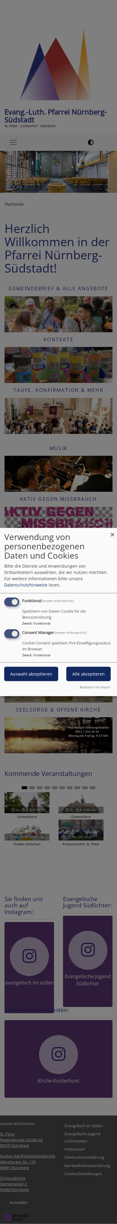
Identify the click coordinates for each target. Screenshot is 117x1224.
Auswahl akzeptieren (31, 674)
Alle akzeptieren (88, 674)
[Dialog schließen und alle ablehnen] (112, 532)
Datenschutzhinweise (25, 585)
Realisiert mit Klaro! (95, 687)
